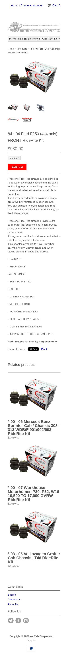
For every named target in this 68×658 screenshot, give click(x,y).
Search (12, 594)
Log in (13, 5)
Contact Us (14, 599)
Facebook (18, 620)
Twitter (11, 620)
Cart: (56, 5)
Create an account (31, 5)
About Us (13, 604)
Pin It (44, 349)
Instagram (26, 620)
